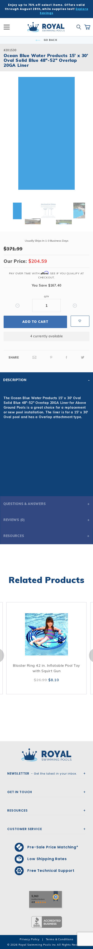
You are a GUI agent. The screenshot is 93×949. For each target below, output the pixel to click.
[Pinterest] (51, 357)
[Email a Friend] (35, 357)
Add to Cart (35, 322)
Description (15, 380)
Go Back (50, 40)
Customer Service (24, 829)
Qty (46, 296)
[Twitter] (82, 357)
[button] (7, 140)
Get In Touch (19, 792)
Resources (13, 536)
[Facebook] (66, 357)
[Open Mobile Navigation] (6, 27)
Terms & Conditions (59, 939)
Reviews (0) (14, 520)
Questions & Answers (24, 504)
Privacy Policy (30, 939)
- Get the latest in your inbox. (42, 773)
